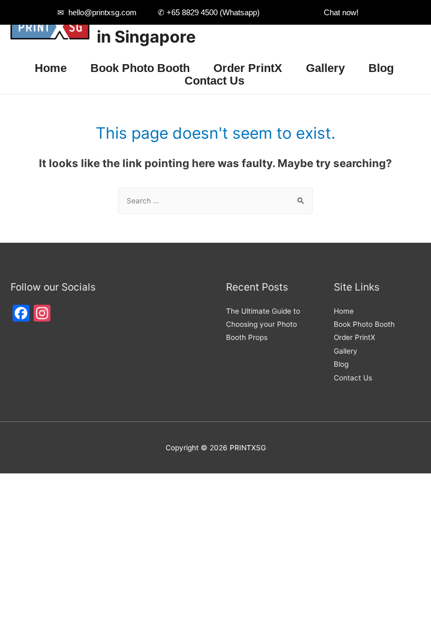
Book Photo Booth (364, 324)
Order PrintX (354, 337)
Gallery (345, 351)
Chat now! (341, 12)
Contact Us (353, 378)
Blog (341, 364)
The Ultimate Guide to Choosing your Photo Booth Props (263, 324)
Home (344, 311)
